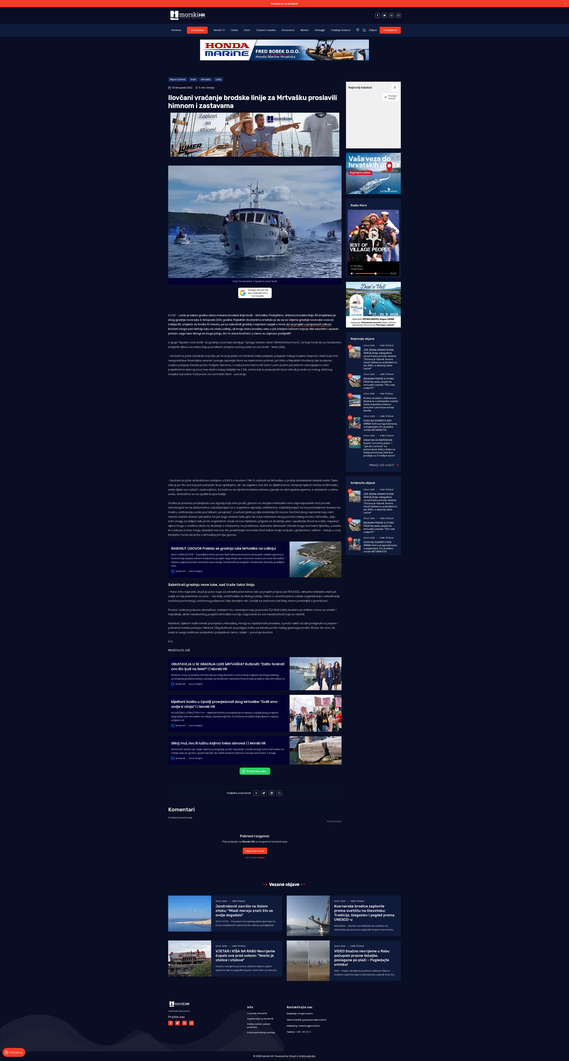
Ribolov (304, 30)
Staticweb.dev (307, 1056)
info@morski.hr (305, 1013)
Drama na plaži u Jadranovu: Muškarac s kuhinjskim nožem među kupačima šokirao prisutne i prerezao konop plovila (380, 404)
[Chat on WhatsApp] (255, 771)
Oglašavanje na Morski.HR (260, 1018)
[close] (565, 3)
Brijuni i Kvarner (178, 79)
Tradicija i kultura (340, 30)
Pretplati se (390, 30)
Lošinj (218, 79)
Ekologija (320, 30)
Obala (234, 30)
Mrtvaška (205, 79)
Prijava (373, 30)
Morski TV (219, 30)
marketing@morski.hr (309, 1025)
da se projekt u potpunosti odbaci (308, 324)
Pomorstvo (288, 30)
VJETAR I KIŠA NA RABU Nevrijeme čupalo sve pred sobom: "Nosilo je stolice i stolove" (245, 955)
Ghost (292, 1056)
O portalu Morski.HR (257, 1013)
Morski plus (197, 30)
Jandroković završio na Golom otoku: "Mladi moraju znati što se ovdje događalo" (244, 910)
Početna (176, 30)
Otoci (247, 30)
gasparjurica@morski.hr (314, 1019)
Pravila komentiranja (180, 817)
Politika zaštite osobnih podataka (259, 1026)
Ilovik (193, 79)
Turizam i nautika (266, 30)
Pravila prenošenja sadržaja (261, 1032)
